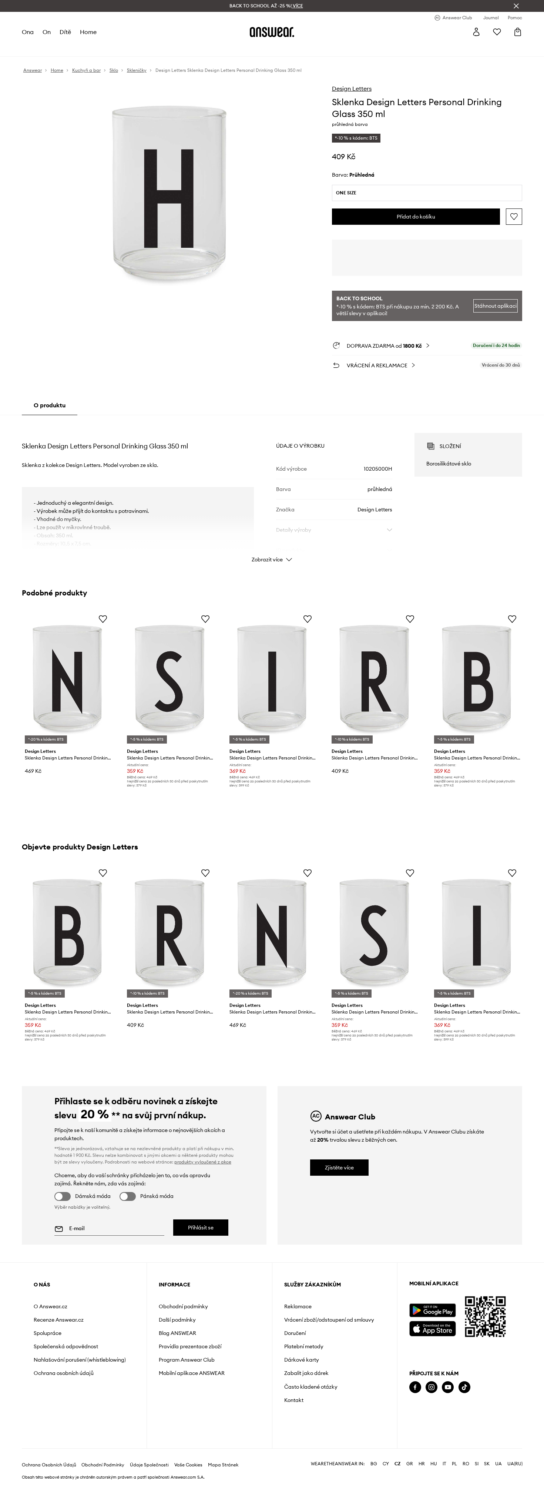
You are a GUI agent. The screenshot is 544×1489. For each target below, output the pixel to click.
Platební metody (303, 1346)
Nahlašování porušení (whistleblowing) (80, 1359)
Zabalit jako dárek (306, 1373)
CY (386, 1463)
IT (444, 1463)
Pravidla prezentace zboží (190, 1346)
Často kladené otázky (311, 1386)
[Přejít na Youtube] (448, 1387)
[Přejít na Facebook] (415, 1387)
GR (409, 1463)
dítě (65, 32)
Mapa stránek (223, 1465)
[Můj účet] (476, 31)
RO (466, 1463)
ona (28, 32)
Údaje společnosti (149, 1465)
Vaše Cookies (188, 1465)
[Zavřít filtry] (516, 6)
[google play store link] (432, 1310)
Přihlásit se (201, 1227)
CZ (397, 1463)
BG (373, 1463)
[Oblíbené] (497, 31)
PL (454, 1463)
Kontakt (293, 1400)
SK (487, 1463)
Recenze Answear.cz (59, 1319)
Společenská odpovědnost (66, 1346)
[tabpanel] (272, 491)
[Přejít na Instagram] (431, 1387)
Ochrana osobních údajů (64, 1373)
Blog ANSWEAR (177, 1333)
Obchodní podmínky (183, 1306)
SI (476, 1463)
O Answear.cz (50, 1306)
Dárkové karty (301, 1359)
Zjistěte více (339, 1167)
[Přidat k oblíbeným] (514, 216)
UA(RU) (515, 1463)
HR (422, 1463)
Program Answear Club (187, 1359)
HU (433, 1463)
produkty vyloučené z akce (202, 1162)
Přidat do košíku (416, 216)
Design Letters (352, 88)
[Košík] (517, 31)
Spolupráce (47, 1333)
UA (498, 1463)
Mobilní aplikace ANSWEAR (192, 1373)
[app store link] (432, 1328)
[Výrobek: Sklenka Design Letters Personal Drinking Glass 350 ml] (67, 678)
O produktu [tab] (50, 405)
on (47, 32)
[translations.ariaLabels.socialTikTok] (464, 1387)
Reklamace (298, 1306)
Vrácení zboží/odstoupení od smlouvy (329, 1319)
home (88, 32)
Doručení (295, 1333)
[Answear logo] (272, 32)
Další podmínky (177, 1319)
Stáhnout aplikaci (495, 306)
